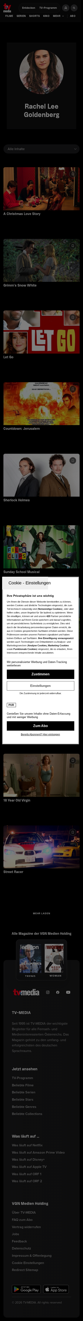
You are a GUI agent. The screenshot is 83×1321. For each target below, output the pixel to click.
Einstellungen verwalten (40, 685)
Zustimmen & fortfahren (40, 674)
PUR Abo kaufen (40, 726)
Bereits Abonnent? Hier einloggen (40, 734)
